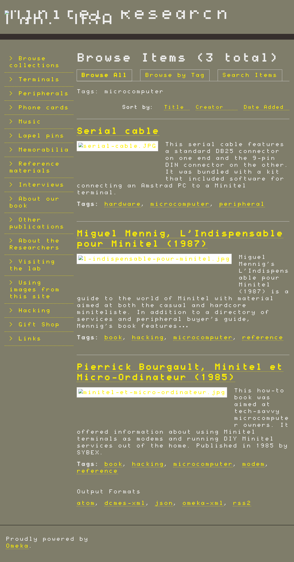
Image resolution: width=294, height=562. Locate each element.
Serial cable (118, 131)
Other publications (36, 223)
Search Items (249, 75)
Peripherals (43, 93)
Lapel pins (41, 136)
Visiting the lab (32, 265)
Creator (212, 107)
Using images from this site (34, 289)
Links (29, 339)
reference (262, 337)
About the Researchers (34, 244)
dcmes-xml (125, 503)
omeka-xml (203, 503)
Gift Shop (39, 324)
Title (174, 107)
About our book (34, 202)
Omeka (17, 546)
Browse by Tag (175, 75)
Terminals (39, 79)
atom (86, 503)
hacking (148, 337)
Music (29, 122)
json (164, 503)
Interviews (41, 185)
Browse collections (34, 62)
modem (253, 464)
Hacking (34, 310)
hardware (122, 204)
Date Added (263, 107)
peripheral (242, 204)
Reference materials (34, 167)
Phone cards (43, 108)
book (113, 337)
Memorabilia (43, 150)
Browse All (104, 75)
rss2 (242, 503)
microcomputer (180, 204)
